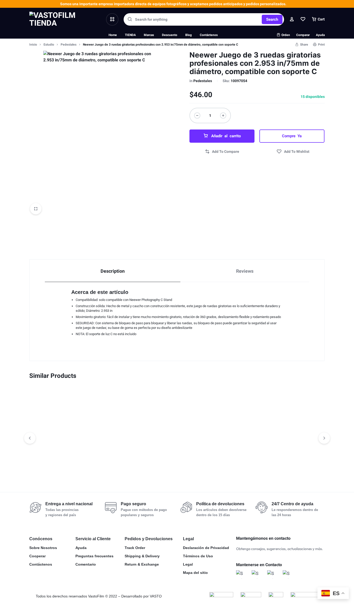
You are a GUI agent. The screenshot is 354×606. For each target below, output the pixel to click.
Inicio (33, 44)
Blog (188, 35)
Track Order (135, 548)
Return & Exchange (142, 564)
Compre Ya (292, 136)
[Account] (291, 19)
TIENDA (130, 35)
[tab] (112, 270)
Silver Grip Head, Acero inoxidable (53, 460)
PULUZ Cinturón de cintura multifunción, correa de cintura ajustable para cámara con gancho (236, 465)
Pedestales (68, 44)
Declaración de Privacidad (206, 548)
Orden (285, 35)
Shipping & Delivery (142, 556)
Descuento (169, 35)
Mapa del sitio (195, 573)
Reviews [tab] (244, 271)
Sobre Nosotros (43, 548)
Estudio (49, 44)
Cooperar (37, 556)
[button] (222, 152)
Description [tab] (113, 271)
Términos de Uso (198, 556)
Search (272, 19)
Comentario (85, 564)
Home (113, 35)
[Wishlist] (303, 19)
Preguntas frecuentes (94, 556)
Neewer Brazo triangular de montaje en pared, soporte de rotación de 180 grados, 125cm (117, 465)
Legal (188, 564)
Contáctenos (209, 35)
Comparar (303, 35)
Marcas (149, 35)
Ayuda (320, 35)
